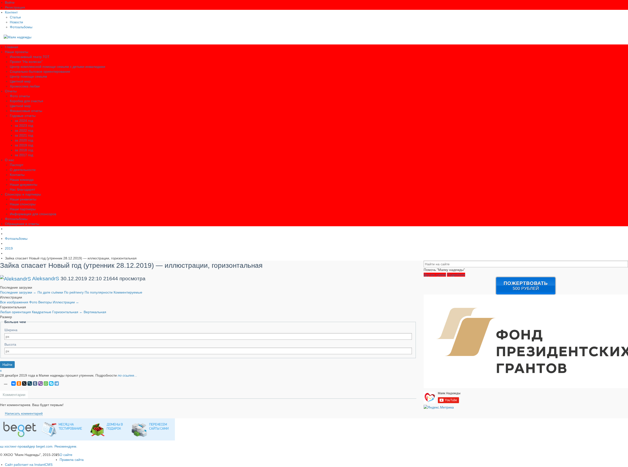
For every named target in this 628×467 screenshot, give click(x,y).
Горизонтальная (67, 312)
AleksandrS (45, 278)
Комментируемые (128, 292)
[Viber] (40, 383)
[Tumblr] (35, 383)
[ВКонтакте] (13, 383)
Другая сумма (435, 275)
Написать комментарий (24, 413)
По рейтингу (74, 292)
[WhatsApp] (46, 383)
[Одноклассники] (19, 383)
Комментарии (14, 395)
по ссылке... (127, 375)
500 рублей (526, 286)
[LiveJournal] (29, 383)
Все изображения (14, 302)
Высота (10, 344)
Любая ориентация (16, 312)
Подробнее (456, 275)
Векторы (45, 302)
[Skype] (51, 383)
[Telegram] (56, 383)
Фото (33, 302)
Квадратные (42, 312)
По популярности (99, 292)
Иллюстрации (66, 302)
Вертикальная (95, 312)
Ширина (10, 330)
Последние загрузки (18, 292)
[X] (24, 383)
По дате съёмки (51, 292)
